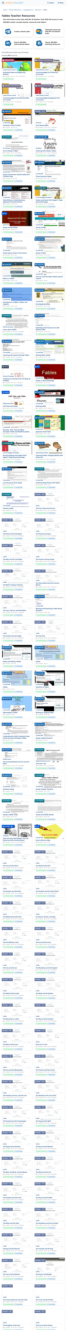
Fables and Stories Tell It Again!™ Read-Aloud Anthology (49, 201)
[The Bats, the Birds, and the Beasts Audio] (17, 1165)
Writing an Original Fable (44, 713)
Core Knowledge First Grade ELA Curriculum (47, 73)
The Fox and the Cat (10, 968)
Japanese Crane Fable (43, 432)
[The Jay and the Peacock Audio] (17, 1243)
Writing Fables (41, 406)
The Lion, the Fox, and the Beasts (14, 610)
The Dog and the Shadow (11, 1147)
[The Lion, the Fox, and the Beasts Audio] (17, 607)
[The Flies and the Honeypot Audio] (17, 528)
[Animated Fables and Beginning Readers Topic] (17, 69)
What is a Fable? (8, 278)
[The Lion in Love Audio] (50, 1041)
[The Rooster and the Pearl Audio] (17, 887)
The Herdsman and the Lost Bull (47, 1223)
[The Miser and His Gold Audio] (17, 1220)
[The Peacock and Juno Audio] (50, 529)
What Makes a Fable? (10, 713)
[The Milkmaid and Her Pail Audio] (17, 914)
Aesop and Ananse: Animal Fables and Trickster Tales (16, 175)
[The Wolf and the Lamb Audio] (17, 986)
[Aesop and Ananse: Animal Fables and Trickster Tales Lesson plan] (17, 171)
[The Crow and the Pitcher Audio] (50, 1295)
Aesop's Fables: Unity (10, 815)
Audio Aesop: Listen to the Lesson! (15, 253)
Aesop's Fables (41, 227)
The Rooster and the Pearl (12, 891)
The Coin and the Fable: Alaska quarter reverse (49, 278)
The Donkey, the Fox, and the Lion (15, 1095)
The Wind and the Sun (43, 1172)
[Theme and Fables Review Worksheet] (50, 809)
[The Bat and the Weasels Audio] (50, 1140)
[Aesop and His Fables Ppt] (17, 222)
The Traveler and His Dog (44, 1249)
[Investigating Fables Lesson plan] (50, 298)
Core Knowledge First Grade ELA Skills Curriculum (16, 99)
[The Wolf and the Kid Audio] (50, 861)
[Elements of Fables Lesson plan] (50, 681)
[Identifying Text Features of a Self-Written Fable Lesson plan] (50, 324)
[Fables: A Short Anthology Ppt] (50, 375)
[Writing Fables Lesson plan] (50, 400)
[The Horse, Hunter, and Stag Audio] (50, 912)
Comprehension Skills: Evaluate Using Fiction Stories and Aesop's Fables (16, 737)
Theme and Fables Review (45, 815)
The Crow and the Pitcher (44, 1300)
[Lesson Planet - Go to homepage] (13, 3)
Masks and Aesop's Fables (12, 661)
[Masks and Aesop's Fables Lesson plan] (17, 656)
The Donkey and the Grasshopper (14, 1121)
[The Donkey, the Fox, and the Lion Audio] (17, 1090)
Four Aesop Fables (42, 125)
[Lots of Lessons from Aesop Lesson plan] (17, 477)
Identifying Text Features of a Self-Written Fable (48, 329)
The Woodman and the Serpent (46, 968)
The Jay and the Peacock (11, 1249)
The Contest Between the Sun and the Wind (16, 763)
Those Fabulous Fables (44, 176)
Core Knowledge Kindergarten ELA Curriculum (48, 99)
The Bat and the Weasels (44, 1147)
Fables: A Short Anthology (45, 381)
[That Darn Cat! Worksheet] (50, 758)
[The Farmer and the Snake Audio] (50, 552)
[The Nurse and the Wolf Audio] (50, 1194)
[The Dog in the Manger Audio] (50, 1268)
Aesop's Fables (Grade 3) (44, 738)
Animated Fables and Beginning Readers (14, 73)
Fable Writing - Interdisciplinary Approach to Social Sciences (14, 201)
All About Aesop (8, 789)
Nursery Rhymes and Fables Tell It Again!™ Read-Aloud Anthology (15, 456)
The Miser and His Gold (11, 1223)
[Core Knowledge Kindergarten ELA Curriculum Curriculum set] (50, 102)
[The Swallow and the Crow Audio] (17, 1194)
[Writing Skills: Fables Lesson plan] (50, 349)
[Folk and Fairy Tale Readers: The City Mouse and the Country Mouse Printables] (17, 842)
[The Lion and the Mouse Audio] (17, 1270)
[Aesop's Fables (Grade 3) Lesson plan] (50, 732)
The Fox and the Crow (43, 942)
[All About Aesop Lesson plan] (17, 783)
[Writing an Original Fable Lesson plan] (50, 707)
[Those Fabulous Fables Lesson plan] (50, 171)
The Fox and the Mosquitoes (13, 1070)
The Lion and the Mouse (11, 1274)
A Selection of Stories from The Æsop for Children (17, 380)
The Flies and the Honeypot (12, 534)
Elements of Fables (42, 687)
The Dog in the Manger (44, 1274)
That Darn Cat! (41, 764)
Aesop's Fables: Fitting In (44, 789)
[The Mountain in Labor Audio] (17, 1015)
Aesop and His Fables (10, 227)
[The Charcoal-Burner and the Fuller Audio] (17, 1294)
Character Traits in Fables (12, 125)
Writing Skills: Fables (43, 355)
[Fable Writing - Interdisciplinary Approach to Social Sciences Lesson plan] (17, 196)
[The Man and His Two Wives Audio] (17, 551)
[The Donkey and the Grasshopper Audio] (17, 1114)
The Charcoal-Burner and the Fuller (15, 1300)
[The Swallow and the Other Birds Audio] (50, 884)
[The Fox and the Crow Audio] (50, 937)
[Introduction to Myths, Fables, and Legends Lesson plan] (17, 298)
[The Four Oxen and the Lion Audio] (50, 502)
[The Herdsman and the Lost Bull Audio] (50, 1218)
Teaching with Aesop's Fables (46, 151)
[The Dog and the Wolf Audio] (50, 1116)
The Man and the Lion (10, 1044)
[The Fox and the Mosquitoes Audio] (17, 1065)
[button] (60, 3)
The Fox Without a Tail (10, 942)
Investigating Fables (43, 304)
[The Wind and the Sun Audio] (50, 1167)
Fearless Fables (8, 508)
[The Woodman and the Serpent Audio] (50, 964)
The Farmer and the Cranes (45, 1070)
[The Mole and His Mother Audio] (50, 986)
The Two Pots (40, 636)
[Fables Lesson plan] (50, 656)
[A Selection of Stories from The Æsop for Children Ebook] (17, 375)
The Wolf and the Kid (43, 866)
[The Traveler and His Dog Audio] (50, 1242)
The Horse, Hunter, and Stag (45, 917)
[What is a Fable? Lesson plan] (17, 273)
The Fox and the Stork (10, 866)
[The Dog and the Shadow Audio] (17, 1140)
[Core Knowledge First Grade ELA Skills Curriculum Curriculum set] (17, 101)
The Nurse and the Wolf (44, 1198)
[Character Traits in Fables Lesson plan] (17, 120)
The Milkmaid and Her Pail (12, 917)
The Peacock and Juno (43, 534)
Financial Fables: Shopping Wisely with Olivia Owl (49, 456)
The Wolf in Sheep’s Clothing (13, 585)
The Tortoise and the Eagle (12, 636)
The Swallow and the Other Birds (47, 891)
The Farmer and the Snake (45, 559)
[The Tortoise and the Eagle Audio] (17, 632)
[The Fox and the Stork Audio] (17, 862)
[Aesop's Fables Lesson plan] (50, 222)
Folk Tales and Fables (10, 406)
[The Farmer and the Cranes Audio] (50, 1064)
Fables (38, 661)
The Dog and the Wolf (43, 1121)
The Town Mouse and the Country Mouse (47, 584)
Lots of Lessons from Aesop (12, 483)
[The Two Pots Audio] (50, 629)
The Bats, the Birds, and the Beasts (15, 1172)
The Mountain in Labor (11, 1019)
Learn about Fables (9, 330)
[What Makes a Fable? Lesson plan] (17, 707)
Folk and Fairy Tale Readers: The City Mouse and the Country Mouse (15, 839)
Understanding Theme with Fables (48, 483)
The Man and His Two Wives (12, 559)
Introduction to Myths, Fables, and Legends (15, 303)
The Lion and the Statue (44, 1325)
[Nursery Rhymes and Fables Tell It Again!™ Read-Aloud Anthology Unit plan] (17, 459)
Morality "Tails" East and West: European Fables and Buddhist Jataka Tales (16, 432)
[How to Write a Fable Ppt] (50, 834)
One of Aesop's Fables (10, 151)
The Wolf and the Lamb (11, 993)
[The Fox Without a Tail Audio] (17, 937)
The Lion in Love (41, 1044)
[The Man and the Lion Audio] (17, 1040)
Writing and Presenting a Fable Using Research (49, 609)
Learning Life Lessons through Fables (16, 355)
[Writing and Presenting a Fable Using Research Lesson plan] (50, 605)
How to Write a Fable (43, 840)
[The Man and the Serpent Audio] (50, 1016)
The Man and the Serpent (44, 1019)
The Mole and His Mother (44, 993)
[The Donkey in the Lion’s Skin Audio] (50, 1089)
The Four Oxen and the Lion (45, 508)
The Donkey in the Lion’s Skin (46, 1095)
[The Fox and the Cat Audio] (17, 964)
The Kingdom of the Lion (11, 1325)
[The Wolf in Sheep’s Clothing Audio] (17, 577)
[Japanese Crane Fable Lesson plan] (50, 426)
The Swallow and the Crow (12, 1198)
